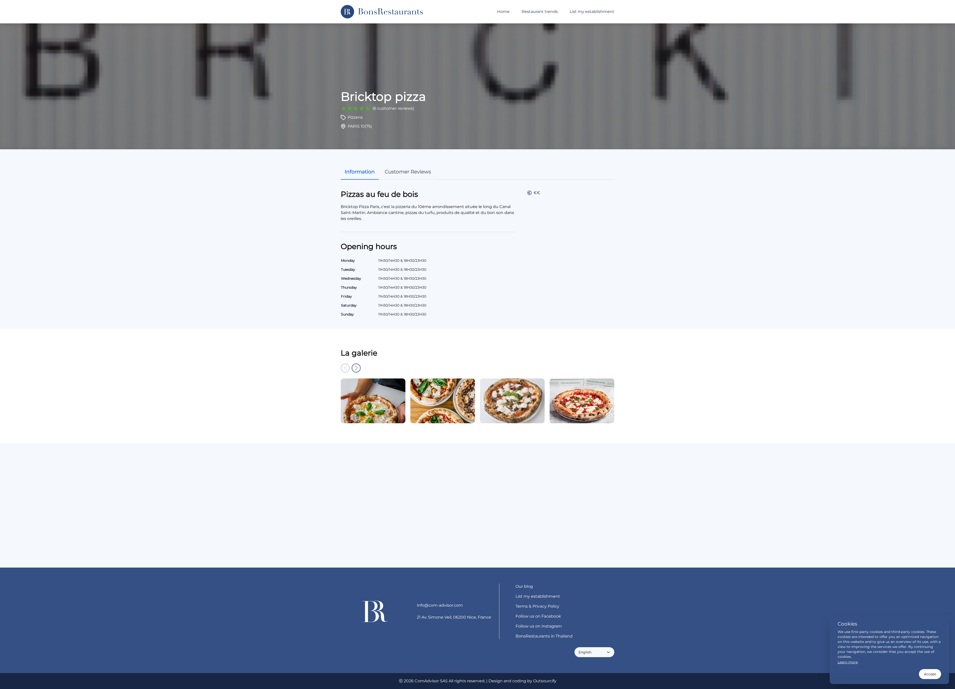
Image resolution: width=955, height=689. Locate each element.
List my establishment (592, 11)
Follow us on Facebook (538, 616)
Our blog (524, 586)
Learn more (848, 662)
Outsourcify (544, 681)
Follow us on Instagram (539, 626)
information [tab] (360, 172)
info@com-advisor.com (440, 605)
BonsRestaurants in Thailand (544, 636)
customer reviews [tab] (408, 172)
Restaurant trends (540, 11)
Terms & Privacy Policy (537, 606)
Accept (930, 674)
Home (503, 11)
